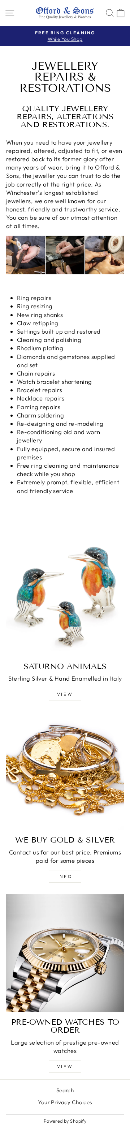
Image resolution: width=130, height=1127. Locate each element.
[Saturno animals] (65, 597)
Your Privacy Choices (65, 1102)
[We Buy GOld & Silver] (65, 771)
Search (65, 1090)
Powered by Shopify (65, 1121)
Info (65, 876)
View (65, 694)
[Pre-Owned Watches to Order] (65, 953)
